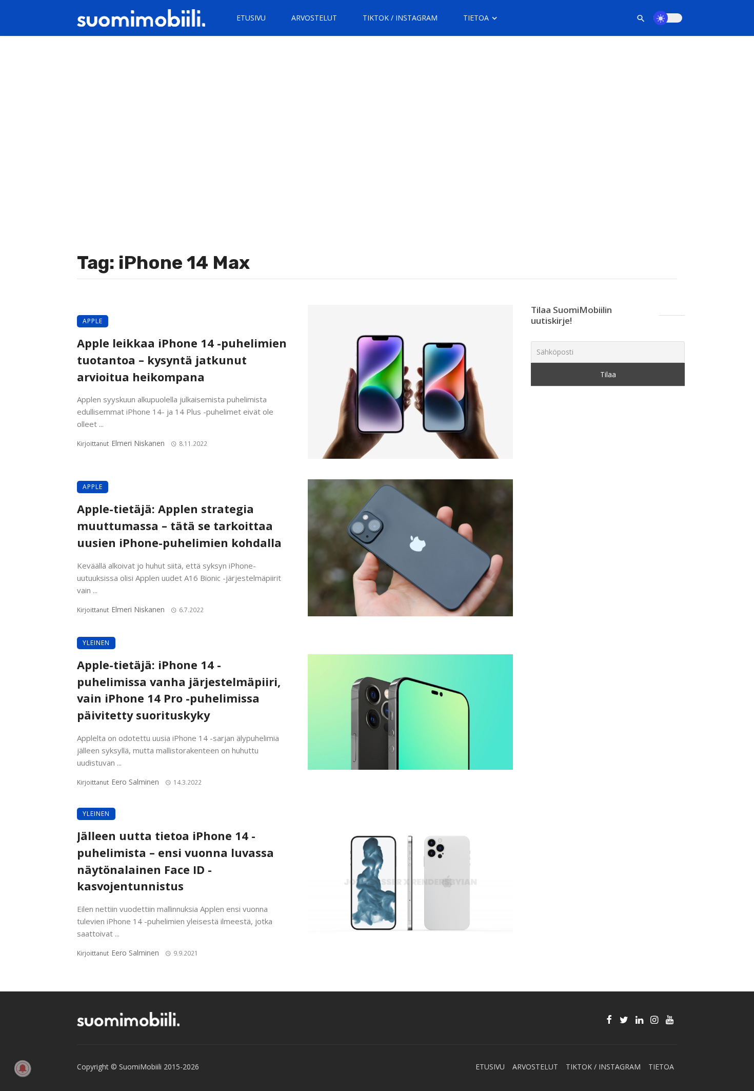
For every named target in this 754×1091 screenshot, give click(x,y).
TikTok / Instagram (400, 18)
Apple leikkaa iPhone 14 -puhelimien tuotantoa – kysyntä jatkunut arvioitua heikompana (182, 360)
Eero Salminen (135, 782)
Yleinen (96, 642)
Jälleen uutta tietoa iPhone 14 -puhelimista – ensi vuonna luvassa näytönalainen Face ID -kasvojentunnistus (175, 860)
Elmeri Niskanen (138, 443)
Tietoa (476, 18)
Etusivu (251, 18)
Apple (93, 321)
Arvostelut (314, 18)
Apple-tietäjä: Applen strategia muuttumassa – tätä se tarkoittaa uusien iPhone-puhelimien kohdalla (179, 525)
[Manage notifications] (22, 1068)
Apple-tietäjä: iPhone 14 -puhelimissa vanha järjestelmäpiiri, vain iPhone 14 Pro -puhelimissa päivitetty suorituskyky (179, 690)
